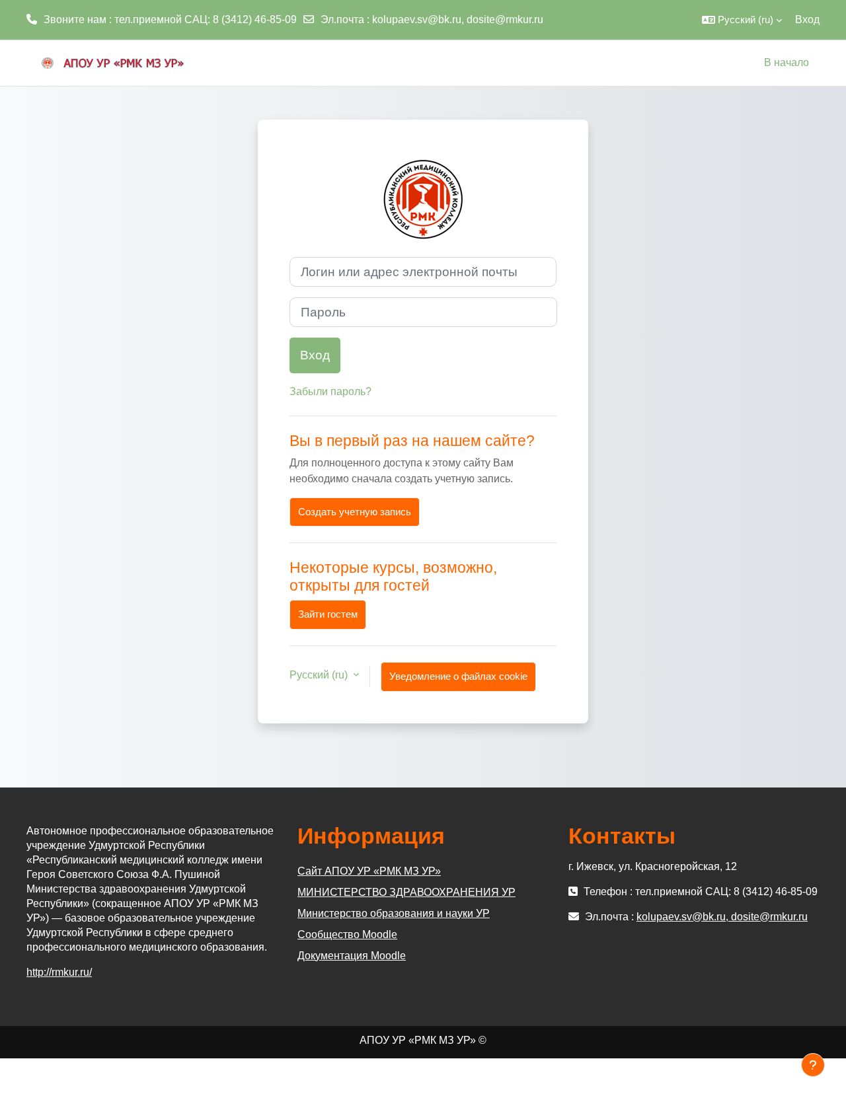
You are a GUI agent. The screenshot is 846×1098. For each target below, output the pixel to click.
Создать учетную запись (354, 511)
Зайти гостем (328, 614)
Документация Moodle (351, 955)
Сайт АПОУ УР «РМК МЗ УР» (369, 871)
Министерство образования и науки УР (393, 913)
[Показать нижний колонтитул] (813, 1065)
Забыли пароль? (330, 391)
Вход (807, 19)
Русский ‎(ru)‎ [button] (319, 674)
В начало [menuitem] (786, 62)
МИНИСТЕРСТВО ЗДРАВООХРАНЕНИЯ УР (406, 892)
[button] (742, 20)
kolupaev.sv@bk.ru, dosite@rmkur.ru (457, 19)
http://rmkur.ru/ (59, 972)
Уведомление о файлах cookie (458, 676)
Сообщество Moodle (347, 934)
